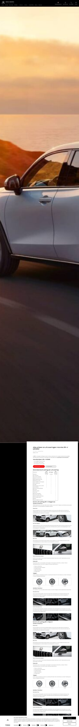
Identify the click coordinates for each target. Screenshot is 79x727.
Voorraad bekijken (49, 466)
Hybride (34, 452)
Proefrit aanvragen (37, 466)
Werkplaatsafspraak (58, 4)
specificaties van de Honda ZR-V (63, 457)
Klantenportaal (65, 4)
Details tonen (51, 725)
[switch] (28, 725)
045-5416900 (71, 4)
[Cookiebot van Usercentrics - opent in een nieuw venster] (8, 725)
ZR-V (37, 452)
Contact (76, 4)
